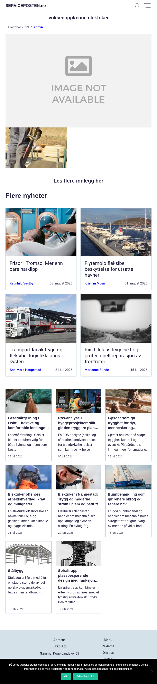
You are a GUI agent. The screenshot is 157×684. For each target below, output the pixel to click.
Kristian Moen (95, 283)
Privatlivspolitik (85, 676)
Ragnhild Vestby (21, 283)
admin (38, 27)
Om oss (108, 653)
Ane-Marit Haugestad (25, 370)
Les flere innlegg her (78, 181)
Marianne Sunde (97, 370)
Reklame (108, 646)
